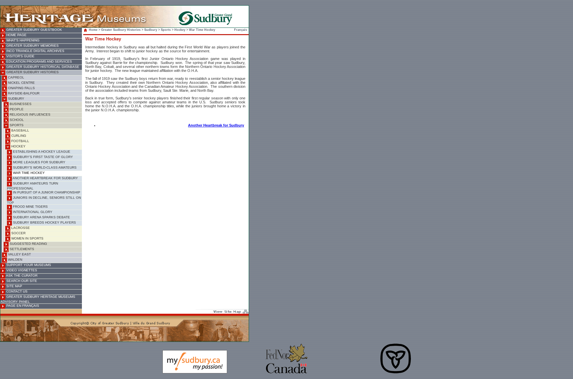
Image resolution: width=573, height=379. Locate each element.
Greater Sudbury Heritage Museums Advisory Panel (37, 299)
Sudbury (15, 98)
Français (240, 29)
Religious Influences (29, 114)
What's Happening (22, 40)
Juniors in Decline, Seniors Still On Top (44, 200)
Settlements (21, 249)
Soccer (18, 233)
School (16, 120)
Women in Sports (26, 238)
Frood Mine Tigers (30, 206)
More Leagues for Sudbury (38, 162)
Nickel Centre (21, 82)
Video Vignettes (21, 270)
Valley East (19, 254)
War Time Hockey (28, 173)
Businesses (20, 104)
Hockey (18, 146)
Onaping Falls (21, 88)
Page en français (22, 305)
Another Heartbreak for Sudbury (45, 178)
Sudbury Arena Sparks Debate (41, 217)
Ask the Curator (21, 275)
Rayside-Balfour (23, 93)
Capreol (15, 77)
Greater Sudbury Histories (32, 72)
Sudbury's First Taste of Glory (42, 157)
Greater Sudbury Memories (32, 45)
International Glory (32, 212)
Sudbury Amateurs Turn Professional (32, 186)
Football (19, 141)
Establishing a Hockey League (41, 151)
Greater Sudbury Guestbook (33, 29)
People (16, 109)
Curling (18, 135)
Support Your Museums (28, 265)
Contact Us (16, 291)
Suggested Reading (28, 243)
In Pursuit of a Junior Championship (46, 192)
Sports (16, 125)
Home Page (16, 35)
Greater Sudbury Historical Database (42, 67)
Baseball (19, 130)
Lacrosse (20, 228)
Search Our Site (21, 281)
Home (93, 29)
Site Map (13, 286)
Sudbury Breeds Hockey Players (44, 222)
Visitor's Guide (19, 56)
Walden (14, 259)
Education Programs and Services (38, 61)
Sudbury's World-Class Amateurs (44, 167)
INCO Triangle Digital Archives (34, 51)
